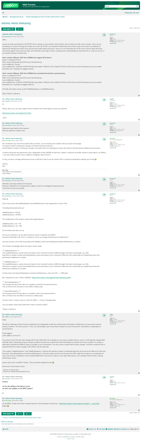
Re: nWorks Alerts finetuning (12, 99)
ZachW (111, 99)
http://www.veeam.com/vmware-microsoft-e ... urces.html (79, 403)
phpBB (65, 436)
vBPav (111, 314)
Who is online (7, 422)
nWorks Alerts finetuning (16, 23)
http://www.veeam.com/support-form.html (16, 113)
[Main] (12, 5)
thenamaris (113, 34)
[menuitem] (136, 13)
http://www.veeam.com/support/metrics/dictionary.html (51, 277)
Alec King (112, 138)
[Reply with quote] (104, 34)
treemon (112, 376)
